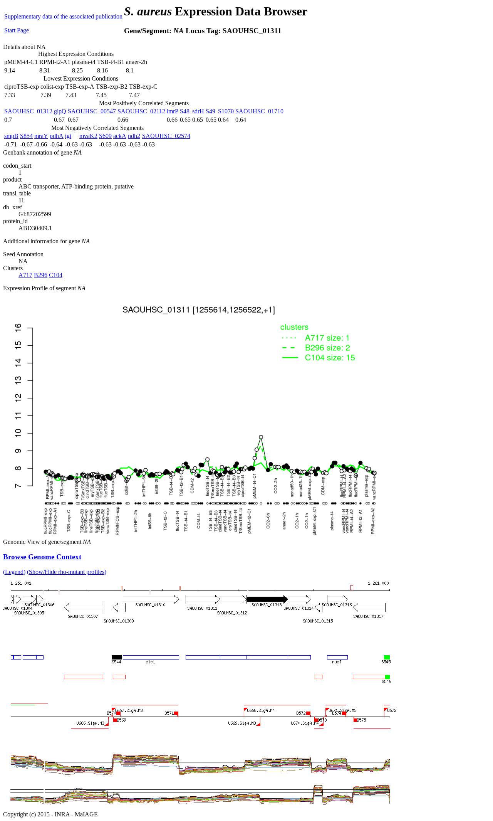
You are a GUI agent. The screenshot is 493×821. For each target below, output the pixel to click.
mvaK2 (88, 136)
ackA (119, 136)
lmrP (172, 111)
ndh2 (134, 136)
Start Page (16, 30)
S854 (26, 136)
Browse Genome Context (42, 557)
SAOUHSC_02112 (141, 111)
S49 (210, 111)
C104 (55, 275)
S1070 (226, 111)
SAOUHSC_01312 (28, 111)
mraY (41, 136)
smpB (11, 136)
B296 (40, 275)
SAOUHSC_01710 (259, 111)
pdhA (57, 136)
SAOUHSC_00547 (92, 111)
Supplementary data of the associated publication (63, 16)
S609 (105, 136)
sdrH (198, 111)
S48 (184, 111)
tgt (68, 136)
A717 (25, 275)
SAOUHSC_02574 (166, 136)
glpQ (60, 111)
